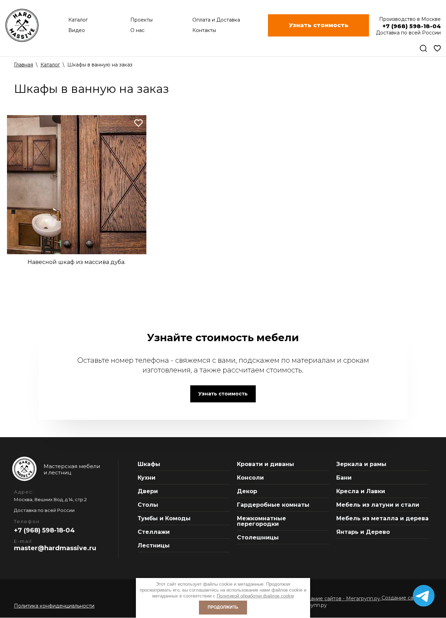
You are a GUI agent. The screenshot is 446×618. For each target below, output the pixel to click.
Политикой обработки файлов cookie (255, 596)
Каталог (50, 65)
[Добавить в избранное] (138, 123)
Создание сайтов (402, 598)
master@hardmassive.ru (55, 548)
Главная (23, 65)
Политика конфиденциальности (54, 606)
